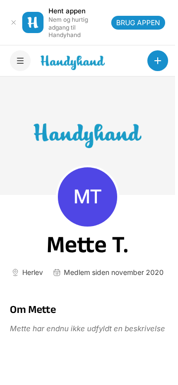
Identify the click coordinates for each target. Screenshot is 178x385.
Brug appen (138, 22)
